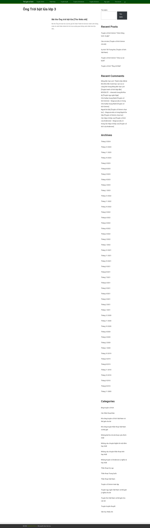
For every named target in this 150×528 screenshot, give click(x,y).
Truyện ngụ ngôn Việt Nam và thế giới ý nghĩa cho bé (114, 491)
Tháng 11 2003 (106, 391)
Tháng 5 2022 (105, 223)
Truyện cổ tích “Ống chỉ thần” (111, 66)
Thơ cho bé (118, 1)
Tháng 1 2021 (105, 310)
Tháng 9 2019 (105, 359)
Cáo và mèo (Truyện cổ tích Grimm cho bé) (113, 42)
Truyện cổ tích (40, 1)
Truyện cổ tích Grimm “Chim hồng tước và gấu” (112, 34)
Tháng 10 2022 (106, 207)
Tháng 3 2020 (105, 337)
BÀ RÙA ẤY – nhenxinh (109, 92)
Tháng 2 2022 (105, 239)
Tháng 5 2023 (105, 174)
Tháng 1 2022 (105, 245)
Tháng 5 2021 (105, 288)
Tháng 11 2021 (106, 255)
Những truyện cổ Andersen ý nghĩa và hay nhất (114, 461)
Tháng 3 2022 (105, 234)
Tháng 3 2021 (105, 299)
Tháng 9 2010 (105, 380)
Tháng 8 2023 (105, 169)
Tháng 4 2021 (105, 294)
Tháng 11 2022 (106, 201)
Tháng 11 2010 (106, 370)
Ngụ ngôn (107, 1)
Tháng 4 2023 (105, 179)
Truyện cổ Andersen (78, 1)
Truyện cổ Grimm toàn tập (110, 484)
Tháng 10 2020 (106, 326)
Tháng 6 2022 (105, 217)
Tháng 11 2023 (106, 152)
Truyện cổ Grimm (94, 1)
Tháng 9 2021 (105, 266)
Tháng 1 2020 (105, 348)
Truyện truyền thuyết (108, 506)
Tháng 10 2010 (106, 375)
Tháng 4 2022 (105, 228)
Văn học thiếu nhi (107, 512)
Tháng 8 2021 (105, 272)
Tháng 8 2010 (105, 386)
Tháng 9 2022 (105, 212)
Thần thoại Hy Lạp (107, 468)
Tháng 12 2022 (106, 196)
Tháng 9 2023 (105, 163)
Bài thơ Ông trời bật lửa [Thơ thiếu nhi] (69, 19)
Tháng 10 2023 (106, 158)
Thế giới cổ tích (28, 2)
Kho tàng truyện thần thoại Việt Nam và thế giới (113, 428)
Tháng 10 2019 (106, 353)
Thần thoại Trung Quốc (109, 473)
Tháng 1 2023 (105, 190)
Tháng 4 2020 (105, 332)
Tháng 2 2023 (105, 185)
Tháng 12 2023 (106, 147)
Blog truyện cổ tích (107, 408)
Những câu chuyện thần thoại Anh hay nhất (112, 453)
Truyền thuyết (64, 1)
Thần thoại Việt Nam (108, 479)
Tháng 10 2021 (106, 261)
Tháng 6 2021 (105, 283)
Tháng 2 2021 (105, 304)
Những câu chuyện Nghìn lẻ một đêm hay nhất (114, 444)
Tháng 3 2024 (105, 141)
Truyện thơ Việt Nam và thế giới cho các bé (113, 499)
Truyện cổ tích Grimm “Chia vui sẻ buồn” (112, 59)
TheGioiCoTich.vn (32, 526)
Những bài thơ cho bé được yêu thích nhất (113, 436)
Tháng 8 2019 (105, 364)
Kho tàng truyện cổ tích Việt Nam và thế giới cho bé (113, 420)
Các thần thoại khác (108, 413)
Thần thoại (52, 1)
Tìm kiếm (104, 10)
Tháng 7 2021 (105, 277)
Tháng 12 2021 (106, 250)
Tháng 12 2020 (106, 315)
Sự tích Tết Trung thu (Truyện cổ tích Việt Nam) (113, 51)
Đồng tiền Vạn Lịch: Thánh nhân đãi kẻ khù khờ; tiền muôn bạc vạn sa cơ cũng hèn (114, 84)
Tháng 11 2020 (106, 321)
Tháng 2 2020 (105, 342)
